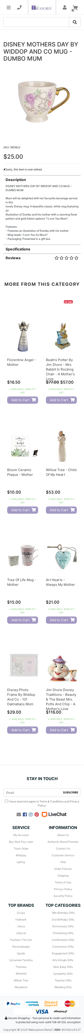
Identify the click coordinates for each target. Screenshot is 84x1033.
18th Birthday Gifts (63, 912)
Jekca (21, 926)
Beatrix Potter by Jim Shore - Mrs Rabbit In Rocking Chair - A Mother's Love (60, 369)
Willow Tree (21, 980)
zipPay (21, 862)
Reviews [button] (13, 258)
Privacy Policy (63, 889)
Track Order (21, 848)
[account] (65, 7)
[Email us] (19, 815)
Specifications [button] (18, 249)
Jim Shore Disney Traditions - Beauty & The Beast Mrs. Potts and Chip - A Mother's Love (61, 699)
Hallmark (21, 919)
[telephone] (19, 7)
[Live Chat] (54, 815)
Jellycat (21, 933)
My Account (21, 835)
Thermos (20, 967)
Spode (21, 953)
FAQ (63, 862)
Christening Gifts (63, 933)
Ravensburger (21, 946)
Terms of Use (63, 882)
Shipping (63, 875)
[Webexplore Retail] (42, 7)
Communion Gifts (63, 946)
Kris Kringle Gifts (63, 960)
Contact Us (63, 848)
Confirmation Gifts (63, 939)
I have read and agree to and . (43, 803)
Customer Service (63, 855)
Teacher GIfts (63, 980)
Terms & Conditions (51, 801)
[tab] (42, 208)
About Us (63, 835)
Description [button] (16, 179)
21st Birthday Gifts (63, 919)
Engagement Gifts (63, 953)
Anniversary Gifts (63, 926)
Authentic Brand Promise (62, 841)
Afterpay (21, 855)
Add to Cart (20, 400)
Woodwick (21, 987)
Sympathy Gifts (63, 973)
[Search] (75, 22)
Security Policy (63, 896)
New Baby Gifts (63, 967)
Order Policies (63, 868)
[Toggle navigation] (8, 7)
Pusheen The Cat (21, 939)
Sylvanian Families (21, 960)
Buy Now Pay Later (21, 841)
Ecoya (21, 912)
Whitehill (21, 973)
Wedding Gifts (63, 987)
